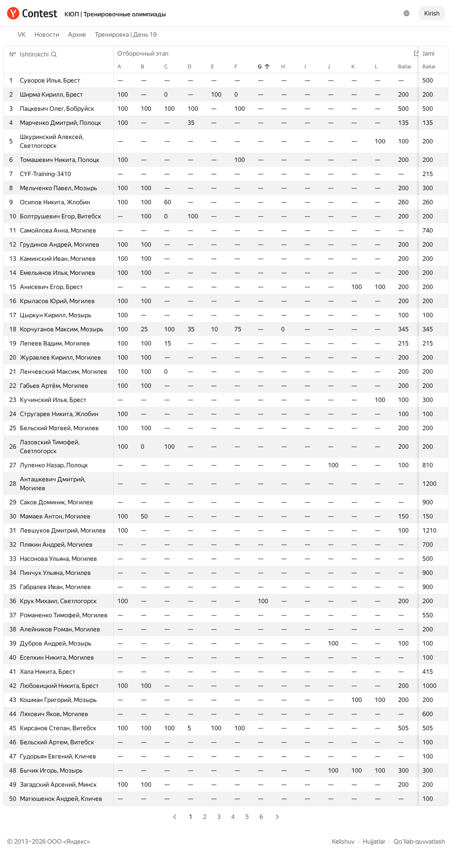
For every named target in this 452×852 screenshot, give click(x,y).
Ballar (429, 67)
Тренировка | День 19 (126, 34)
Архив (77, 34)
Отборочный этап (143, 53)
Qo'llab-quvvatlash (419, 841)
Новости (46, 34)
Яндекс (76, 841)
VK (22, 34)
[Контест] (32, 13)
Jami (428, 53)
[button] (38, 54)
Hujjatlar (374, 841)
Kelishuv (343, 841)
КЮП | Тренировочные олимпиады (115, 14)
